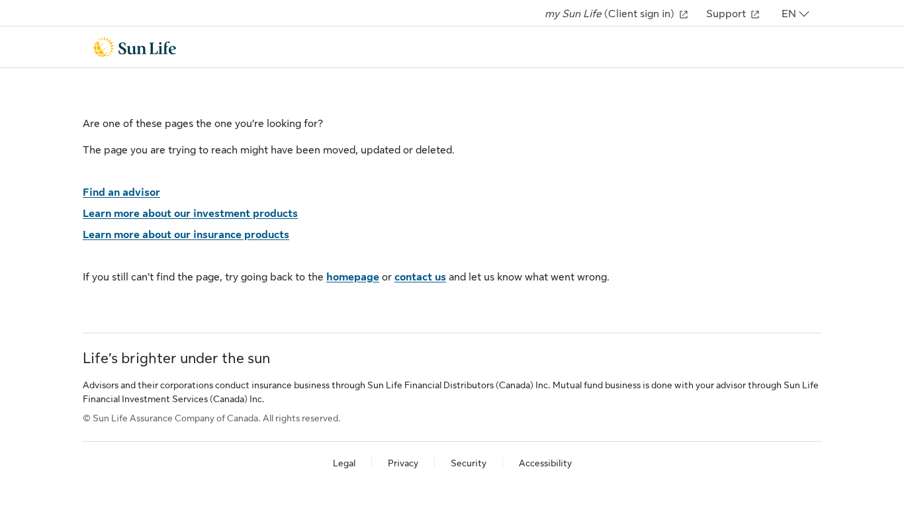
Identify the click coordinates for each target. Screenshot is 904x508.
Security (468, 463)
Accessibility (545, 463)
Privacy (403, 463)
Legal (344, 463)
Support (727, 14)
